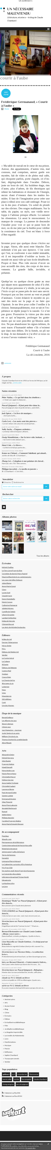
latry (4, 962)
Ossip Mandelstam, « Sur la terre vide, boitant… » (23, 437)
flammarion (34, 1074)
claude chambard (40, 1079)
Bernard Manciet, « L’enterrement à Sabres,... (28, 962)
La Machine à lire (8, 883)
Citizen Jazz (6, 727)
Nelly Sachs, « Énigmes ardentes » (16, 429)
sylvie (4, 986)
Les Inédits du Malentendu (14, 1036)
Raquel (4, 812)
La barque (5, 687)
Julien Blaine (6, 583)
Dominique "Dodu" (10, 901)
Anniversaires (10, 999)
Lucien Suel (6, 593)
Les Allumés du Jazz (9, 721)
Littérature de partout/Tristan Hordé (15, 877)
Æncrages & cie (7, 683)
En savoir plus (30, 1148)
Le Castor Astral (8, 658)
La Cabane (6, 661)
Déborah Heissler (8, 621)
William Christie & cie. (10, 736)
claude (5, 978)
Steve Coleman (7, 724)
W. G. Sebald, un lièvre (20, 978)
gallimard (6, 1074)
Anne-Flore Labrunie (9, 805)
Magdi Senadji (7, 767)
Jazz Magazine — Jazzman (11, 730)
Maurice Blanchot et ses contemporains (16, 577)
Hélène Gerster (8, 780)
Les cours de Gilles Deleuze (12, 580)
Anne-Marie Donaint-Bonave (12, 824)
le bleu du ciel (7, 639)
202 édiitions (6, 699)
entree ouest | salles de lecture (13, 852)
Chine (7, 1013)
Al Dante (5, 664)
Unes (4, 693)
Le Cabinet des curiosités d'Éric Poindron (17, 864)
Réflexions (9, 1052)
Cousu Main (6, 677)
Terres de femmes (9, 855)
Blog (6, 1009)
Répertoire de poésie (9, 849)
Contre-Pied (6, 671)
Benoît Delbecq (7, 717)
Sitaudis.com (6, 839)
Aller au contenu (7, 4)
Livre (6, 1039)
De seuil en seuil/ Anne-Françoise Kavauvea (18, 871)
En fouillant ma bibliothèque (15, 1022)
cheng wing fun (8, 1084)
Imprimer (7, 363)
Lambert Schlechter (9, 618)
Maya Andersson (8, 770)
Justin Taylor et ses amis (11, 733)
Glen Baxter (6, 761)
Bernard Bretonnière (11, 932)
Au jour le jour (10, 1006)
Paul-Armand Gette (9, 793)
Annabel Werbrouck (9, 808)
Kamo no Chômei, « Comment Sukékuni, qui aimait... (24, 453)
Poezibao (5, 836)
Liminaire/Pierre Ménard (11, 861)
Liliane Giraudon (8, 615)
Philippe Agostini (8, 818)
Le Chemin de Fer (8, 680)
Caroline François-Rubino (11, 821)
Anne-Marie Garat (9, 586)
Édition (7, 1019)
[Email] (4, 507)
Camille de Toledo (8, 612)
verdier (16, 1079)
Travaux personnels (12, 1059)
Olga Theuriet (7, 802)
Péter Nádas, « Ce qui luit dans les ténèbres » (21, 397)
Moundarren (6, 696)
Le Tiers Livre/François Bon (12, 571)
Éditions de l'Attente (9, 668)
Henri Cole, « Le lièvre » (12, 445)
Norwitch (5, 858)
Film (6, 1026)
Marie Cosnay (7, 602)
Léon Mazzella (8, 942)
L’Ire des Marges (8, 706)
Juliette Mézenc (8, 608)
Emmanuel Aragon (9, 799)
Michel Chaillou (7, 567)
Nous (4, 690)
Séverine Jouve (8, 921)
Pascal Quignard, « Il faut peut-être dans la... (21, 405)
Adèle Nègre (6, 815)
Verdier (4, 655)
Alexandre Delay (8, 755)
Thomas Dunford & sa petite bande (14, 740)
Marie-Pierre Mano (9, 774)
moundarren (22, 1074)
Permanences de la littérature (13, 842)
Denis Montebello (8, 599)
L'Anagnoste (6, 880)
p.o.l (13, 1074)
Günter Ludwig (7, 796)
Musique (8, 1045)
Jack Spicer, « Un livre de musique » (17, 413)
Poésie (7, 1049)
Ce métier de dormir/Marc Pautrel (14, 574)
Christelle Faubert (8, 786)
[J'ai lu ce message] (48, 1144)
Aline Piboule (6, 743)
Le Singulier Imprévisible (13, 1032)
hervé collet (7, 1079)
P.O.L (4, 649)
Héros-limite (6, 646)
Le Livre (5, 886)
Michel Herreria (8, 758)
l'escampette (26, 1079)
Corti (4, 702)
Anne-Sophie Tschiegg (10, 783)
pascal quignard (22, 1084)
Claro (4, 590)
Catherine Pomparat (9, 605)
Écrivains (8, 1016)
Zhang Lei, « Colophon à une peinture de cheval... (23, 461)
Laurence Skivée (8, 789)
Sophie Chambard (11, 1055)
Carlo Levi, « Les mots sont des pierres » (19, 421)
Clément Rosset (8, 624)
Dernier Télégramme (10, 642)
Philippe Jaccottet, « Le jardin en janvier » (20, 469)
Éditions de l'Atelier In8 (10, 652)
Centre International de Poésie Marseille (17, 845)
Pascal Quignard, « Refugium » (30, 970)
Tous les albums (42, 556)
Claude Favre (7, 596)
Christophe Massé (9, 777)
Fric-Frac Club (7, 868)
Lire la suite (17, 383)
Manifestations (10, 1042)
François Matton (8, 764)
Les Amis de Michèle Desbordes (13, 627)
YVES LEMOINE (8, 911)
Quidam (5, 674)
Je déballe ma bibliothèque (14, 1029)
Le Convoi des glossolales (11, 874)
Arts (6, 1003)
